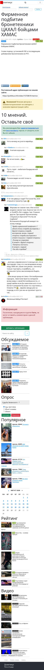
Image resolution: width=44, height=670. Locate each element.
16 (27, 504)
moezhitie (7, 259)
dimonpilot (7, 156)
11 (7, 504)
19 (11, 507)
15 (23, 504)
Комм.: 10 (36, 39)
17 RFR (6, 167)
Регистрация (6, 7)
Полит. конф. (14, 660)
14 (19, 504)
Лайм (5, 175)
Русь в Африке (23, 623)
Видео (4, 41)
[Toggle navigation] (40, 2)
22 (23, 507)
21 (19, 507)
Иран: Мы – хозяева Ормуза (20, 533)
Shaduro (11, 147)
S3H (5, 139)
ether (6, 296)
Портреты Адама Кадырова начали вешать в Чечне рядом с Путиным (20, 383)
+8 (39, 138)
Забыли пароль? (23, 7)
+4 (39, 166)
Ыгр (5, 183)
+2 (39, 156)
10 (3, 504)
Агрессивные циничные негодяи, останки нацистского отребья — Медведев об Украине (14, 653)
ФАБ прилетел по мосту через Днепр (20, 445)
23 (27, 507)
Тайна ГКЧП (23, 372)
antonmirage (12, 205)
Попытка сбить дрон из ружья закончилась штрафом (19, 365)
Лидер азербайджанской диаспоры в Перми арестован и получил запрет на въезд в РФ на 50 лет (20, 557)
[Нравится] (36, 41)
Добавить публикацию (15, 328)
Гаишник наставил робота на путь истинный (20, 605)
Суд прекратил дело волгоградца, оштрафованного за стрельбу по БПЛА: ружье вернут (15, 526)
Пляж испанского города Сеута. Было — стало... (20, 471)
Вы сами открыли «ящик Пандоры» (20, 480)
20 (15, 507)
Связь (23, 660)
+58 (39, 41)
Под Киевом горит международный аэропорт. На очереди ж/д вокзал (14, 462)
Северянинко (8, 196)
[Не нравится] (41, 41)
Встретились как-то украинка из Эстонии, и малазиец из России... (19, 597)
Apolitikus (20, 39)
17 (3, 507)
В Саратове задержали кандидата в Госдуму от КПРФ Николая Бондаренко (19, 356)
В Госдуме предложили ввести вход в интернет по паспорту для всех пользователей (20, 346)
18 (7, 507)
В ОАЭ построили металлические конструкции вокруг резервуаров (18, 634)
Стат (6, 660)
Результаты (15, 415)
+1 (39, 175)
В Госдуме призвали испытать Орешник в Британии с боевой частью (20, 575)
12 (11, 504)
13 (15, 504)
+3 (39, 183)
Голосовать (6, 415)
